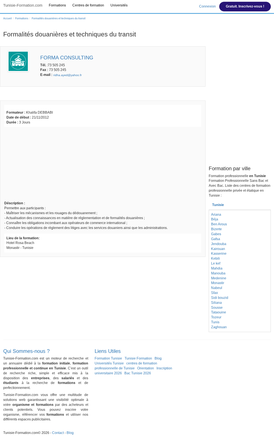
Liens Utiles (108, 351)
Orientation (145, 368)
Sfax (214, 293)
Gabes (216, 234)
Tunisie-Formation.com (22, 5)
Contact (58, 433)
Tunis (215, 322)
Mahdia (216, 268)
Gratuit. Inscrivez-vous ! (245, 6)
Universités (119, 5)
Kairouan (218, 249)
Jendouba (218, 244)
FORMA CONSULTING (66, 57)
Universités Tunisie (109, 363)
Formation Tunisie (108, 358)
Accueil (7, 18)
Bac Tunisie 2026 (137, 373)
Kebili (215, 258)
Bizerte (216, 229)
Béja (214, 219)
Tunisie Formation (138, 358)
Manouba (218, 273)
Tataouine (218, 312)
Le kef (215, 263)
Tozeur (216, 317)
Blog (158, 358)
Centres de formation (88, 5)
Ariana (216, 214)
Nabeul (216, 288)
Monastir (217, 283)
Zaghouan (219, 327)
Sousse (217, 307)
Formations (57, 5)
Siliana (216, 302)
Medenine (218, 278)
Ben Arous (219, 224)
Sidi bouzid (219, 298)
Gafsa (215, 239)
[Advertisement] (102, 163)
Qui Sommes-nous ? (26, 351)
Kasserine (218, 253)
